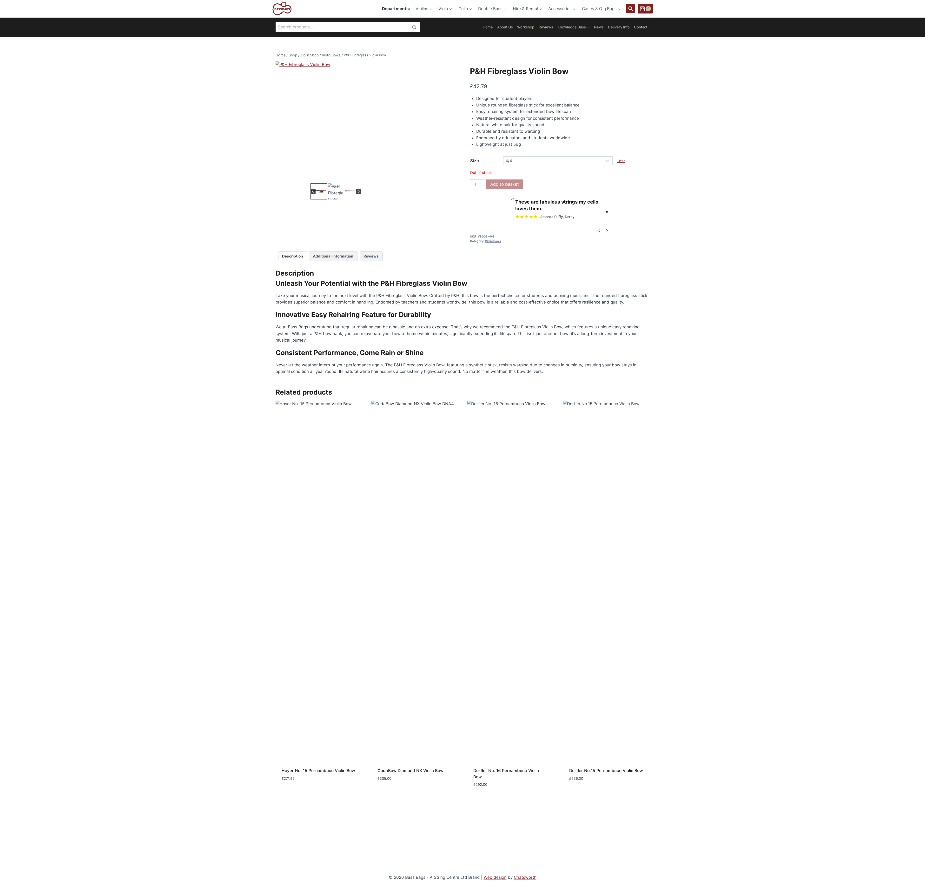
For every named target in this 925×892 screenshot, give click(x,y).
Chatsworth (525, 877)
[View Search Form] (630, 8)
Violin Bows (493, 241)
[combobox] (348, 27)
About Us (505, 27)
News (599, 27)
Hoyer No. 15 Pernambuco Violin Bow (318, 770)
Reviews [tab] (371, 256)
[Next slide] (358, 191)
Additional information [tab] (333, 256)
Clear (621, 161)
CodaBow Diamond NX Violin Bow (410, 770)
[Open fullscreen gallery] (391, 177)
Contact (640, 27)
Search (415, 27)
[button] (319, 191)
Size (474, 160)
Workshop (525, 27)
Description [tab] (292, 256)
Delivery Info (619, 27)
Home (488, 27)
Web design (495, 877)
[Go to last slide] (313, 191)
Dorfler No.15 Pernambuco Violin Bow (606, 770)
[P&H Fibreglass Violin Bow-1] (336, 121)
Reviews (546, 27)
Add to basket (504, 184)
